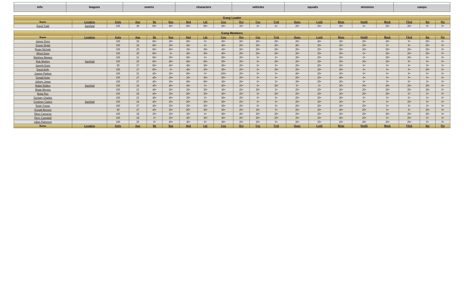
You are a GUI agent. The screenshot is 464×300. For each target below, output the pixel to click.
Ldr (205, 22)
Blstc (341, 22)
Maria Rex (43, 93)
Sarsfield (90, 26)
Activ (118, 22)
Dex (171, 22)
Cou (223, 22)
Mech (387, 22)
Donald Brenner (43, 110)
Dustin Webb (43, 45)
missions (367, 7)
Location (89, 22)
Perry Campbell (43, 118)
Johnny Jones (43, 81)
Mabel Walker (42, 85)
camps (422, 7)
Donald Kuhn (43, 77)
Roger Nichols (43, 49)
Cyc (258, 22)
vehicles (258, 7)
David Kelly (43, 69)
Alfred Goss (42, 53)
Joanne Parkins (43, 73)
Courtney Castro (43, 101)
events (149, 7)
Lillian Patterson (43, 122)
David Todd (43, 26)
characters (203, 7)
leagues (94, 7)
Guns (297, 22)
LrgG (319, 22)
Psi (443, 22)
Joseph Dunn (42, 65)
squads (312, 7)
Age (137, 22)
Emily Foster (43, 105)
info (40, 7)
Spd (188, 22)
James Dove (43, 41)
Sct (427, 22)
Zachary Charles (43, 97)
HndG (364, 22)
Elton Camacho (43, 114)
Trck (276, 22)
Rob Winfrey (43, 61)
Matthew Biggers (43, 57)
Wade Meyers (43, 89)
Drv (241, 22)
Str (154, 22)
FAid (409, 22)
